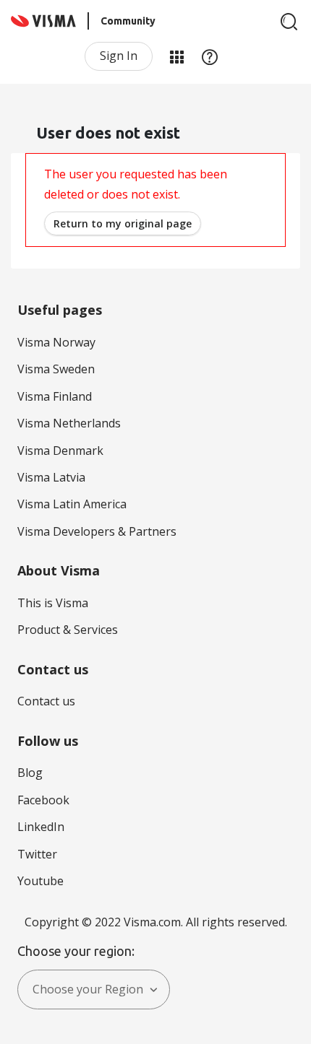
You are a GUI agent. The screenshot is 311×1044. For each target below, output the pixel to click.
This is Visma (52, 603)
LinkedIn (40, 827)
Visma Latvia (51, 477)
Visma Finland (54, 396)
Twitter (37, 854)
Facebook (43, 800)
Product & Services (67, 630)
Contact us (46, 701)
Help (209, 56)
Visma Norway (56, 342)
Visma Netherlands (69, 423)
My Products (176, 56)
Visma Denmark (60, 450)
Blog (30, 772)
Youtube (40, 881)
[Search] (289, 21)
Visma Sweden (56, 369)
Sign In (118, 56)
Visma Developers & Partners (96, 531)
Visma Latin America (72, 504)
